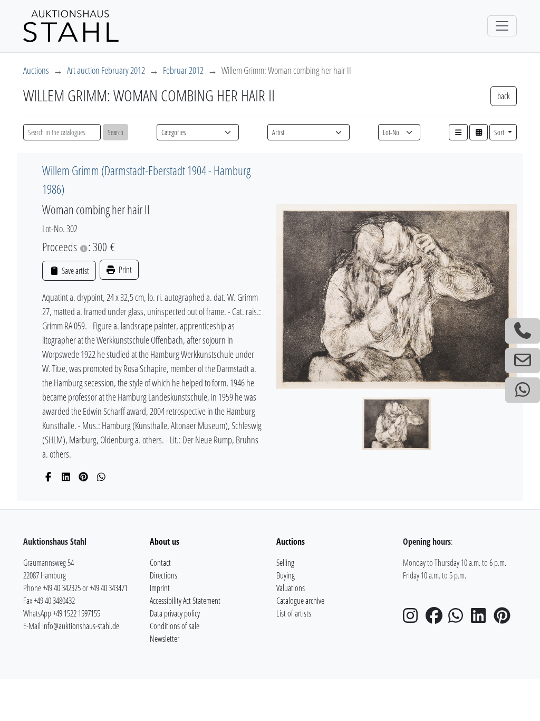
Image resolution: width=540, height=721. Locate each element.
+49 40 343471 (109, 588)
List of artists (293, 613)
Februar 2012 (183, 70)
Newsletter (164, 638)
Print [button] (124, 270)
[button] (458, 132)
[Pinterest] (84, 476)
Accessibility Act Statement (185, 600)
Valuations (290, 588)
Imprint (160, 588)
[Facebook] (48, 476)
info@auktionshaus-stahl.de (80, 626)
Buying (285, 575)
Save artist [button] (74, 271)
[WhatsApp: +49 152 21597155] (522, 390)
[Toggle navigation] (502, 25)
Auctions (36, 70)
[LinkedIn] (66, 476)
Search (115, 132)
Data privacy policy (175, 613)
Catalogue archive (300, 600)
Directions (163, 575)
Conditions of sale (174, 626)
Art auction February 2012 (106, 70)
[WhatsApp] (101, 476)
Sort (500, 132)
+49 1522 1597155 (76, 613)
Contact (160, 562)
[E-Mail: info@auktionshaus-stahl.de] (522, 360)
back (503, 96)
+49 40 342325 (62, 588)
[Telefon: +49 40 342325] (522, 331)
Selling (285, 562)
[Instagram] (413, 618)
